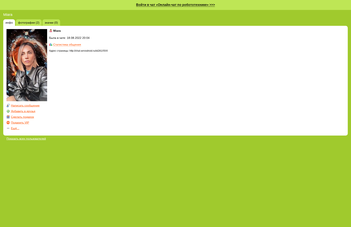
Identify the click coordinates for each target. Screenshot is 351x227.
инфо (9, 22)
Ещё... (15, 128)
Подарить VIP (20, 122)
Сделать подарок (22, 116)
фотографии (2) (28, 22)
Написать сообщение (25, 105)
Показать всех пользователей (26, 138)
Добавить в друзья (23, 111)
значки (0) (51, 22)
